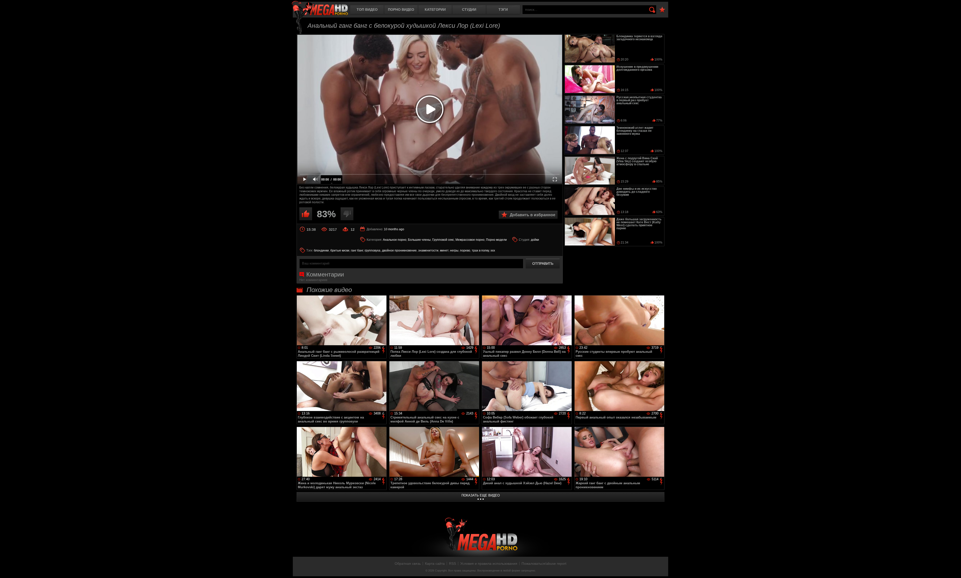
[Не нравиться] (347, 214)
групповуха (372, 250)
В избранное (662, 9)
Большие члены (419, 240)
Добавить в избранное (532, 215)
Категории (435, 10)
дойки (535, 240)
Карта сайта (435, 564)
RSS (452, 564)
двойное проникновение (399, 250)
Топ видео (367, 10)
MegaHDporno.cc (320, 8)
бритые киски (339, 250)
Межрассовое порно (470, 240)
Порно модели (496, 240)
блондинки (321, 250)
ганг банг (357, 250)
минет (444, 250)
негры (454, 250)
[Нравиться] (305, 214)
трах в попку (480, 250)
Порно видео (401, 10)
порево (465, 250)
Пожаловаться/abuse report (544, 564)
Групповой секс (443, 240)
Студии (469, 10)
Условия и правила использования (488, 564)
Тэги (503, 10)
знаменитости (428, 250)
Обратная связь (408, 564)
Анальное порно (394, 240)
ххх (493, 250)
